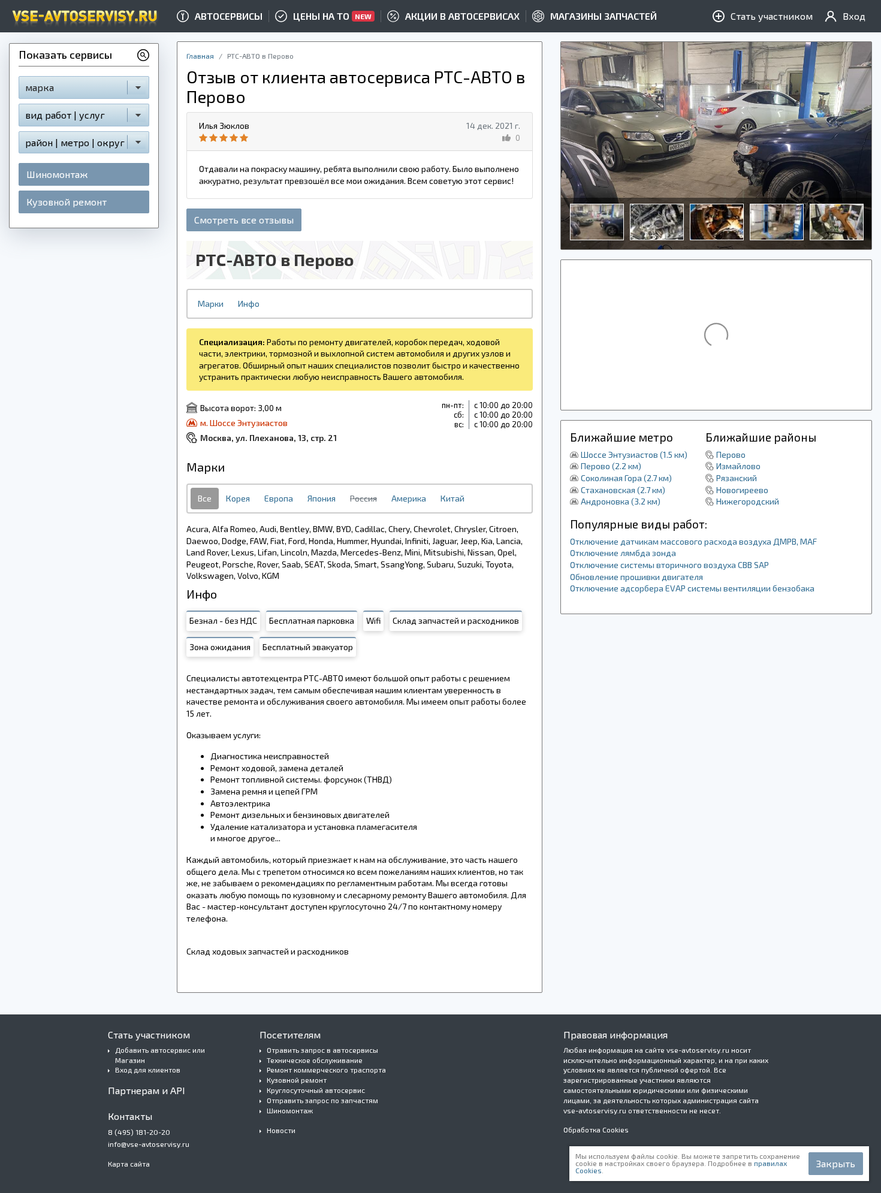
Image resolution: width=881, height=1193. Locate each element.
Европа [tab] (278, 498)
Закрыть (835, 1163)
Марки (211, 303)
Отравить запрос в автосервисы (322, 1050)
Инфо (249, 303)
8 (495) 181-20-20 (139, 1132)
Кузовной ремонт (66, 201)
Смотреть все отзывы (244, 219)
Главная (200, 56)
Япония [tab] (321, 498)
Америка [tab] (408, 498)
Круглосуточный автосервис (316, 1090)
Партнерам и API (146, 1090)
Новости (281, 1130)
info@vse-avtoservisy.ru (148, 1144)
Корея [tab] (238, 498)
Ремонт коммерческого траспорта (326, 1069)
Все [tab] (205, 498)
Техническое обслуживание (315, 1060)
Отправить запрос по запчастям (322, 1100)
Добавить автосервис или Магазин (160, 1055)
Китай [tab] (452, 498)
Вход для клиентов (147, 1069)
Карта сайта (129, 1163)
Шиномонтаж (57, 174)
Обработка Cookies (596, 1129)
